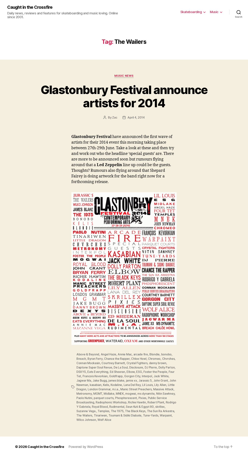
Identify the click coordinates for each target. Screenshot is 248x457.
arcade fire (140, 354)
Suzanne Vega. (86, 411)
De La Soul (121, 367)
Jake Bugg (100, 380)
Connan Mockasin (88, 363)
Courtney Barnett (113, 363)
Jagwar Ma (83, 380)
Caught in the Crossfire (29, 7)
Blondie (154, 354)
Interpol (147, 376)
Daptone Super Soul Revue (94, 367)
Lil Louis (147, 385)
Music (214, 12)
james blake (116, 380)
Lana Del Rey (132, 385)
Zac (114, 117)
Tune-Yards (150, 415)
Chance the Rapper (116, 358)
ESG (139, 372)
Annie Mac (125, 354)
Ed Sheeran (117, 372)
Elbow (131, 372)
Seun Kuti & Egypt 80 (140, 406)
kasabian (95, 385)
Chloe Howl (138, 358)
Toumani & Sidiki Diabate (125, 415)
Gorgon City (132, 376)
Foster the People (155, 372)
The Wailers (84, 415)
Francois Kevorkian (95, 376)
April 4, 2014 (136, 117)
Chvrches (168, 358)
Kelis (106, 385)
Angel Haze (108, 354)
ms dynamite (146, 393)
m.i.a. (115, 389)
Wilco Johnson (86, 420)
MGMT (97, 393)
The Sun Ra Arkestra (160, 411)
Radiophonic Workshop (111, 402)
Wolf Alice (104, 420)
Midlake (109, 393)
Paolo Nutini (84, 398)
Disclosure (136, 367)
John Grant (160, 380)
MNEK (120, 393)
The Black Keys (135, 411)
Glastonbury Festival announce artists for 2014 (124, 96)
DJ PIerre (151, 367)
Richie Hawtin (137, 402)
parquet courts (103, 398)
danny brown (157, 363)
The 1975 (117, 411)
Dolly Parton (166, 367)
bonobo (166, 354)
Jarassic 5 (145, 380)
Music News (124, 75)
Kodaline (116, 385)
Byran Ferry (95, 358)
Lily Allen (160, 385)
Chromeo (154, 358)
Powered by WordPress (85, 447)
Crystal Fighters (137, 363)
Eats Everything (97, 372)
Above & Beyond (87, 354)
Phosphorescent (126, 398)
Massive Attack (163, 389)
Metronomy (84, 393)
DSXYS (81, 372)
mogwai (130, 393)
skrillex (160, 406)
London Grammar (99, 389)
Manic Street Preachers (136, 389)
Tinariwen (100, 415)
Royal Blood (100, 406)
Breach (81, 358)
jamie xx (131, 380)
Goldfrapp (116, 376)
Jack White (161, 376)
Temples (103, 411)
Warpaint (166, 415)
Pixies (142, 398)
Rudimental (116, 406)
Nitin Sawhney (165, 393)
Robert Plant (155, 402)
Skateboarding (191, 12)
